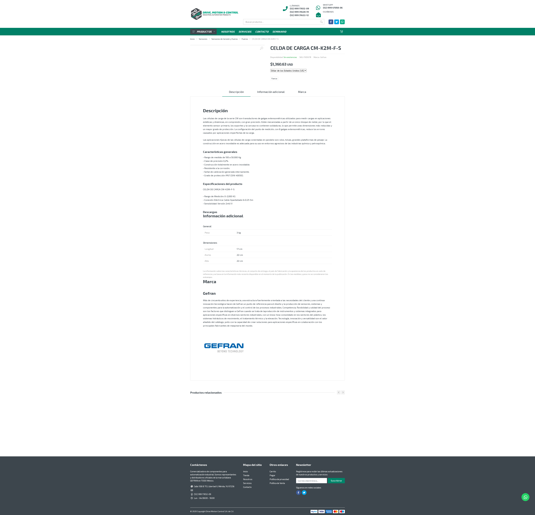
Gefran (323, 57)
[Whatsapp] (342, 21)
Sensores (203, 39)
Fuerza (245, 39)
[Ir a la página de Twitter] (336, 21)
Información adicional (271, 91)
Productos (204, 31)
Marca (302, 91)
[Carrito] (341, 31)
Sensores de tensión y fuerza (224, 39)
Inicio (192, 39)
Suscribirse (336, 480)
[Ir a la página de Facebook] (331, 21)
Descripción (236, 91)
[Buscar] (321, 22)
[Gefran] (224, 348)
